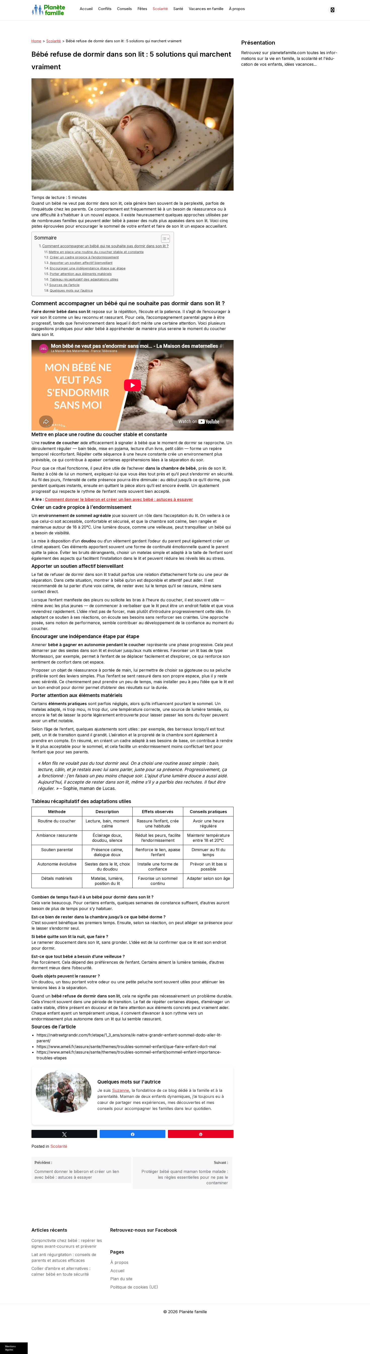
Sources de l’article (64, 285)
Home (36, 41)
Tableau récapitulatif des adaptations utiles (84, 279)
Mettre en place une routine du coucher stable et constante (96, 252)
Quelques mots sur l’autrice (71, 290)
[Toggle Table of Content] (163, 238)
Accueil (86, 8)
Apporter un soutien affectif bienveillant (81, 263)
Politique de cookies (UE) (134, 1287)
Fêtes (142, 8)
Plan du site (121, 1278)
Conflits (105, 8)
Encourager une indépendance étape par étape (88, 268)
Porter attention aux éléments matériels (81, 274)
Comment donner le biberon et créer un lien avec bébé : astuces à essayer (119, 499)
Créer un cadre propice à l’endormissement (84, 257)
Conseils (124, 8)
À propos (237, 8)
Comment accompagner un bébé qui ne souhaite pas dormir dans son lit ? (105, 246)
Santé (178, 8)
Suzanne (120, 1090)
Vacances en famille (206, 8)
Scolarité (160, 8)
